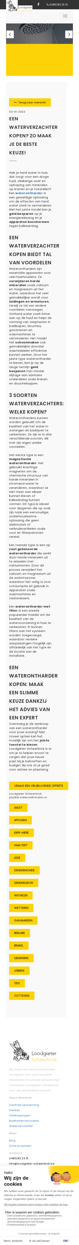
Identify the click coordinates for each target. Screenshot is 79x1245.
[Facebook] (38, 4)
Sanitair (14, 1110)
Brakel (18, 945)
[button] (10, 34)
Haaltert (21, 845)
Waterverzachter (21, 1126)
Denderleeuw (23, 883)
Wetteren (21, 908)
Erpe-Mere (21, 833)
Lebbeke (19, 971)
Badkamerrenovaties (24, 1121)
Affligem (20, 820)
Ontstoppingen (19, 1115)
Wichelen (21, 895)
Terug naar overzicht (32, 102)
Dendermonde (24, 870)
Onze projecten (20, 1146)
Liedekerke (21, 958)
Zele (17, 983)
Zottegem (21, 996)
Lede (17, 858)
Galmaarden (23, 920)
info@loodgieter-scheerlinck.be (31, 1164)
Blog (12, 1140)
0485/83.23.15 (58, 4)
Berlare (19, 933)
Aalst (18, 808)
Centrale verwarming (24, 1105)
